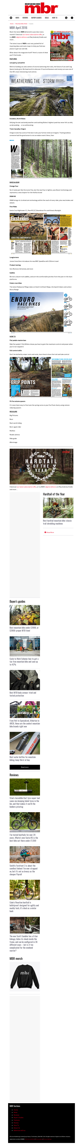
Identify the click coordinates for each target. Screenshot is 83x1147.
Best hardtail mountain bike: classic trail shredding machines (57, 522)
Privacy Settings (47, 1139)
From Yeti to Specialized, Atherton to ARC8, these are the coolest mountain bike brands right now (25, 723)
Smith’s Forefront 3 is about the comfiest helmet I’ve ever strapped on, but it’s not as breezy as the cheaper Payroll (23, 870)
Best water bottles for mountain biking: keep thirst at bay (23, 758)
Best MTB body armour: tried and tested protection (23, 694)
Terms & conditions (30, 1139)
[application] (41, 466)
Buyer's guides (17, 601)
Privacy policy (39, 1139)
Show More (50, 532)
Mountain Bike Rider (21, 24)
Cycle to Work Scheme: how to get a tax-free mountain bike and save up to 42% (24, 661)
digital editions (21, 37)
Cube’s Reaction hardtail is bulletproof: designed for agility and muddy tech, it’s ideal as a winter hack (24, 907)
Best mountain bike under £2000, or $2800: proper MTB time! (24, 629)
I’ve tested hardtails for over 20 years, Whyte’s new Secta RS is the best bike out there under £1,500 (24, 837)
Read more (25, 767)
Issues (31, 24)
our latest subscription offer (32, 34)
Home (12, 24)
